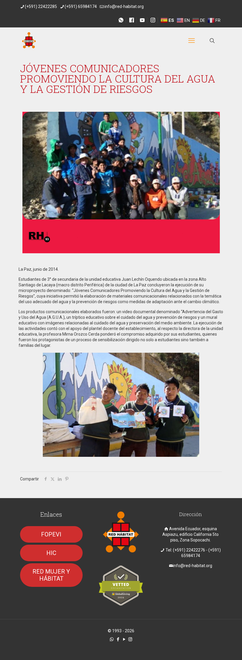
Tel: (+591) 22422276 (185, 550)
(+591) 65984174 (81, 6)
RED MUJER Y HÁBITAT (51, 575)
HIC (51, 552)
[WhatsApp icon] (111, 639)
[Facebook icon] (118, 639)
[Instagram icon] (130, 639)
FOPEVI (51, 534)
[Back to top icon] (213, 648)
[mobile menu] (192, 41)
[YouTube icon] (124, 639)
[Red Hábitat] (29, 40)
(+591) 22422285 (41, 6)
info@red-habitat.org (124, 6)
